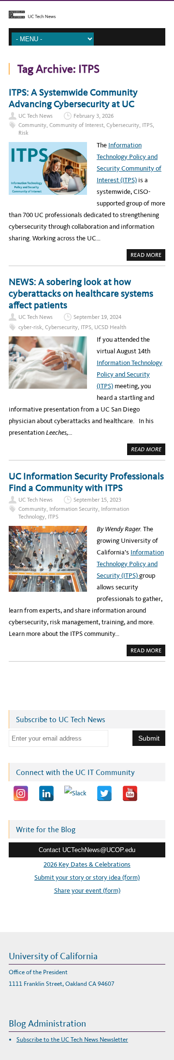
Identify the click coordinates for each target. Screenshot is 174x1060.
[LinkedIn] (46, 793)
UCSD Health (110, 327)
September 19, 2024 (97, 317)
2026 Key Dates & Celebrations (87, 864)
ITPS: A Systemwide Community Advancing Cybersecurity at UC (73, 98)
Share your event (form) (87, 890)
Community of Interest (76, 125)
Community (32, 125)
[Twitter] (104, 793)
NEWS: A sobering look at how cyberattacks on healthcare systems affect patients (81, 293)
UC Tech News (35, 115)
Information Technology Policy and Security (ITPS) (129, 374)
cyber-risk (30, 327)
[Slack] (75, 793)
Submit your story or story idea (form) (87, 877)
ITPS (147, 125)
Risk (23, 132)
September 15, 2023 (97, 499)
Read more (147, 256)
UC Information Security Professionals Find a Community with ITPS (86, 481)
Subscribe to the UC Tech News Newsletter (72, 1039)
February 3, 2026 (93, 115)
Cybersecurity (122, 125)
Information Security (73, 509)
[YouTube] (130, 793)
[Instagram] (21, 793)
